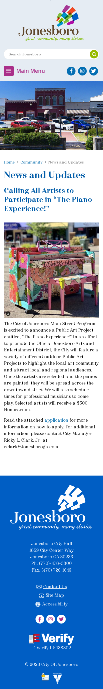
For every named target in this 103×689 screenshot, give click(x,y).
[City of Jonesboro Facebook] (71, 71)
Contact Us (55, 586)
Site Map (55, 595)
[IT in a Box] (56, 679)
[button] (94, 54)
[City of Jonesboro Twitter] (93, 71)
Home (9, 162)
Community (31, 162)
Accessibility (55, 604)
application (56, 420)
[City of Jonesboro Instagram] (82, 71)
